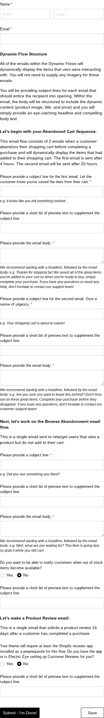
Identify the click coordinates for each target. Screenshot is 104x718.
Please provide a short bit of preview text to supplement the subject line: (50, 215)
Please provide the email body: (33, 243)
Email (12, 29)
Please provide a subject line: (32, 455)
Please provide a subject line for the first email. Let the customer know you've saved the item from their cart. (52, 179)
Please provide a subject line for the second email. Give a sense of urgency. (48, 301)
